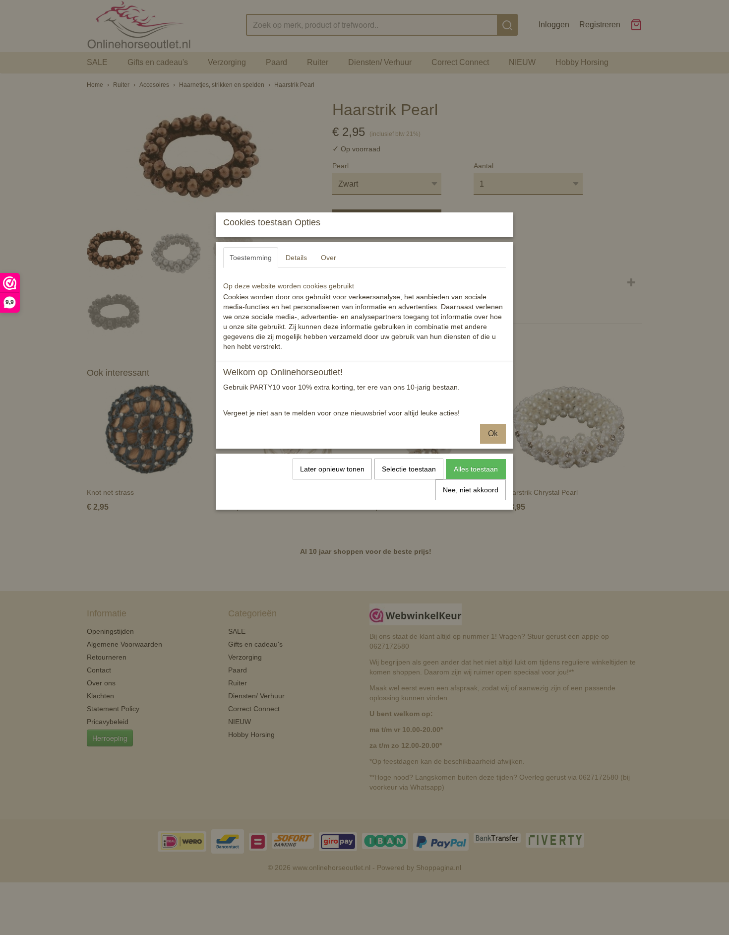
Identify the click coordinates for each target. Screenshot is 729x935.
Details (296, 258)
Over (328, 258)
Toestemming (251, 258)
